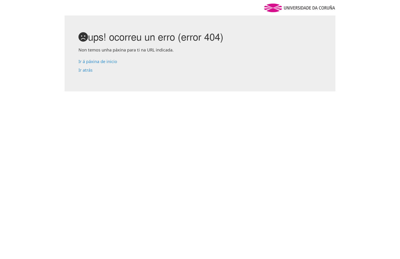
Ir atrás (85, 70)
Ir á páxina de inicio (97, 61)
